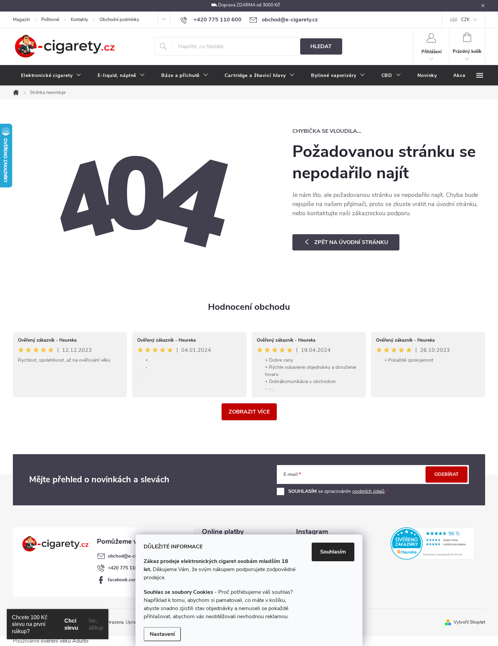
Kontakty (79, 20)
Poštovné (50, 20)
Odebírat (446, 474)
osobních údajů (368, 491)
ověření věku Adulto (64, 641)
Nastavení (162, 634)
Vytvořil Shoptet (469, 622)
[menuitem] (51, 75)
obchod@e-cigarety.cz (131, 556)
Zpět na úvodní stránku (351, 242)
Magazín (21, 20)
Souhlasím (333, 552)
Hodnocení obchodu (249, 307)
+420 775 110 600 (127, 568)
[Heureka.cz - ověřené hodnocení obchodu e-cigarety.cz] (432, 543)
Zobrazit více (249, 412)
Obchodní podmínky (119, 20)
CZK (465, 20)
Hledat (321, 46)
